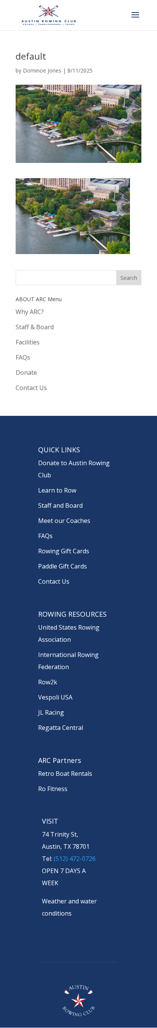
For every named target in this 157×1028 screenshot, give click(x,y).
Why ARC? (30, 312)
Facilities (28, 342)
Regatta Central (60, 727)
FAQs (23, 357)
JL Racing (51, 712)
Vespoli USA (55, 697)
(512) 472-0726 (75, 858)
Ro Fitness (52, 789)
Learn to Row (57, 490)
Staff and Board (60, 505)
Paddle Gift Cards (62, 566)
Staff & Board (35, 327)
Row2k (47, 682)
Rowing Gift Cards (63, 551)
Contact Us (31, 388)
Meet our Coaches (64, 520)
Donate (26, 372)
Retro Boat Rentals (65, 773)
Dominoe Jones (42, 70)
